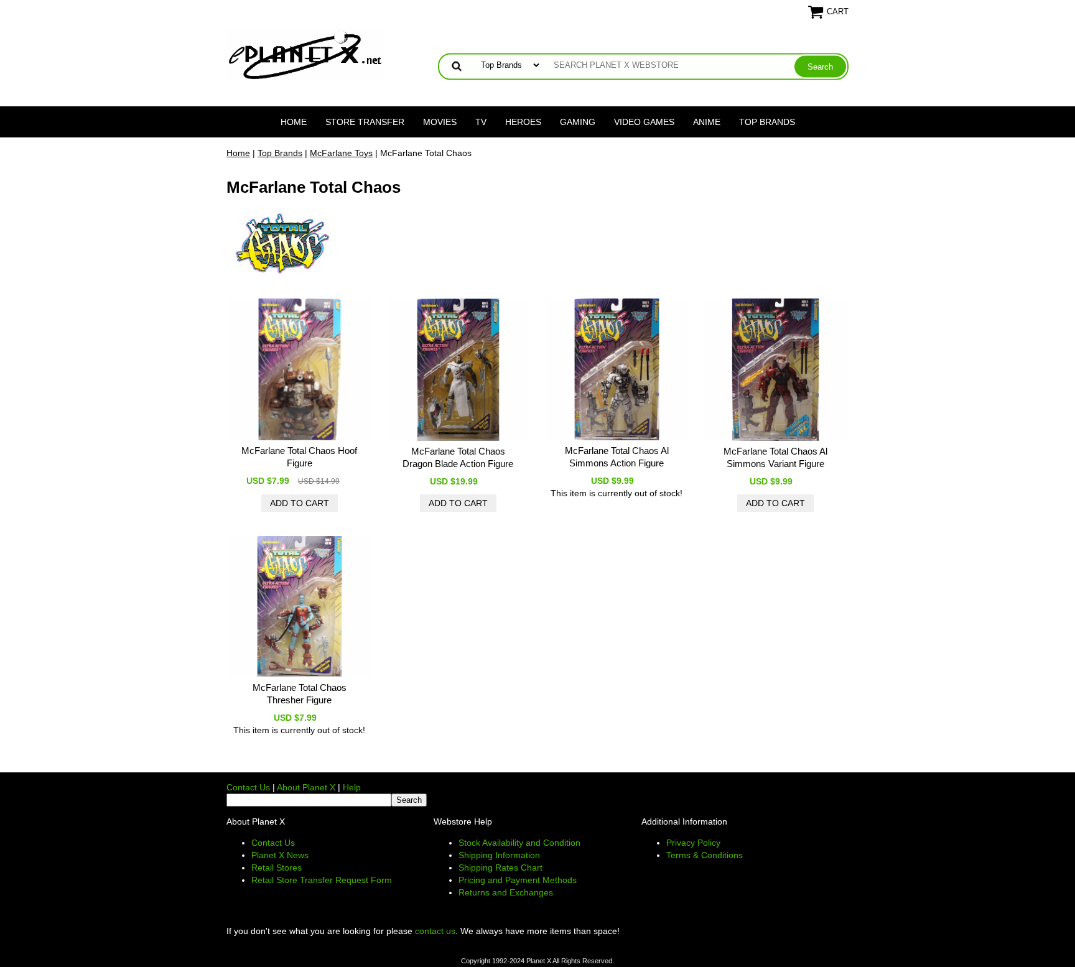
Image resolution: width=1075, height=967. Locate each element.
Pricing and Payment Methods (517, 880)
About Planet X (306, 787)
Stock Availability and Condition (519, 843)
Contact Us (248, 787)
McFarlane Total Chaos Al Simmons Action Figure (617, 456)
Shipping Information (499, 855)
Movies (440, 122)
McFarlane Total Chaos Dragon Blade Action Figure (458, 457)
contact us (435, 931)
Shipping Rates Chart (500, 867)
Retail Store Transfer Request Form (321, 880)
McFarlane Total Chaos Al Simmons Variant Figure (775, 457)
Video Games (644, 122)
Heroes (523, 122)
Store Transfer (364, 122)
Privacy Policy (693, 843)
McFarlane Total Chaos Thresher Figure (300, 693)
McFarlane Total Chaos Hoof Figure (299, 456)
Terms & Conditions (704, 855)
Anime (706, 122)
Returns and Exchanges (505, 892)
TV (480, 122)
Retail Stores (276, 867)
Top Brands (767, 122)
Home (294, 122)
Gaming (577, 122)
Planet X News (280, 855)
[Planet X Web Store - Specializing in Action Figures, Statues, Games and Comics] (305, 53)
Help (352, 787)
